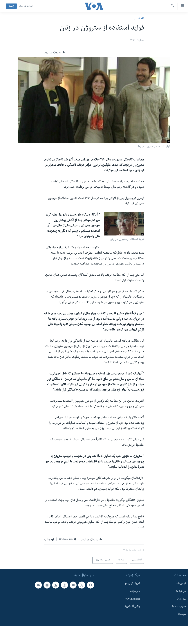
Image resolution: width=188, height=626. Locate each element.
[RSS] (55, 585)
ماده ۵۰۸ (181, 599)
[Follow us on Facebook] (90, 585)
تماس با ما (181, 583)
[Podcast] (47, 585)
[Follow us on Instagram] (64, 585)
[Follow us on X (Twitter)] (81, 585)
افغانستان (138, 19)
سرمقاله (182, 614)
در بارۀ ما (181, 591)
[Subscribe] (38, 585)
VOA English (132, 599)
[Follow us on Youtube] (73, 585)
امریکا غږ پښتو (25, 6)
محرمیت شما (179, 606)
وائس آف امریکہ (132, 606)
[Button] (54, 52)
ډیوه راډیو (135, 591)
